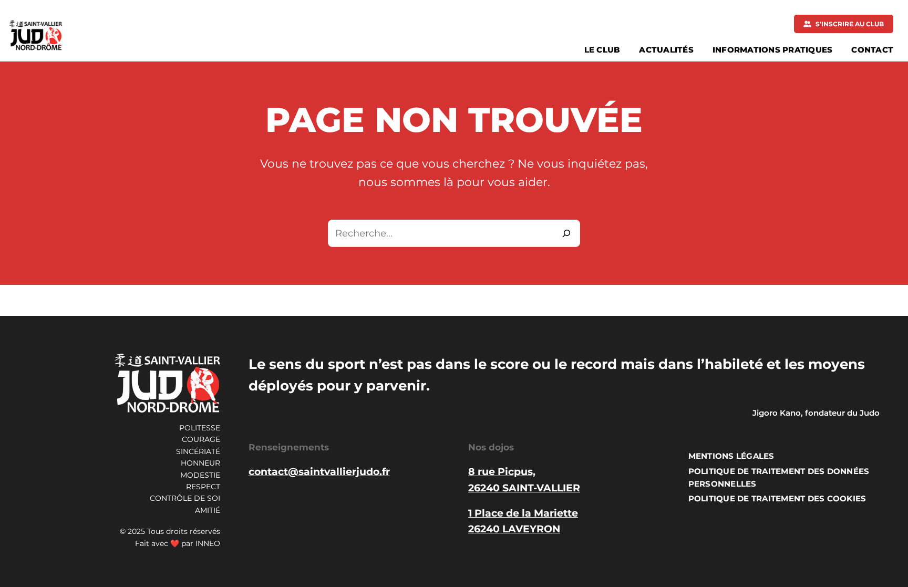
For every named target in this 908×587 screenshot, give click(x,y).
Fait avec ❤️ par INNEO (177, 543)
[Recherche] (566, 233)
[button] (843, 24)
